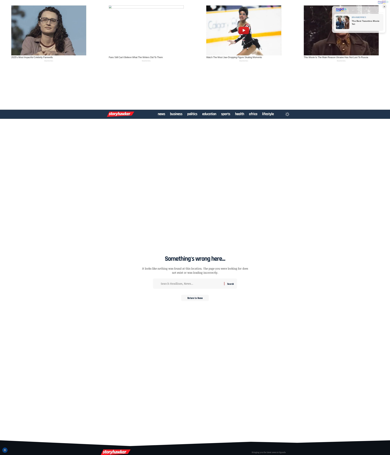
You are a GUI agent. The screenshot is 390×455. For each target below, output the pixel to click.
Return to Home (195, 298)
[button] (281, 114)
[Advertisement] (195, 87)
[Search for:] (191, 284)
